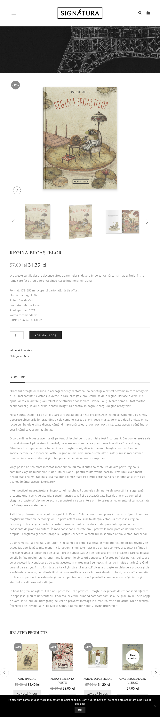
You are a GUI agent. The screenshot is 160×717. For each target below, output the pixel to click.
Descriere (17, 377)
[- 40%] (27, 656)
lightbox (17, 190)
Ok (80, 710)
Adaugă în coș (45, 335)
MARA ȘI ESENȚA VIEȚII (62, 680)
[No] (155, 706)
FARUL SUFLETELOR (98, 678)
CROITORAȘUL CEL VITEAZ (132, 680)
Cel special (27, 678)
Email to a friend (23, 350)
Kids (26, 356)
